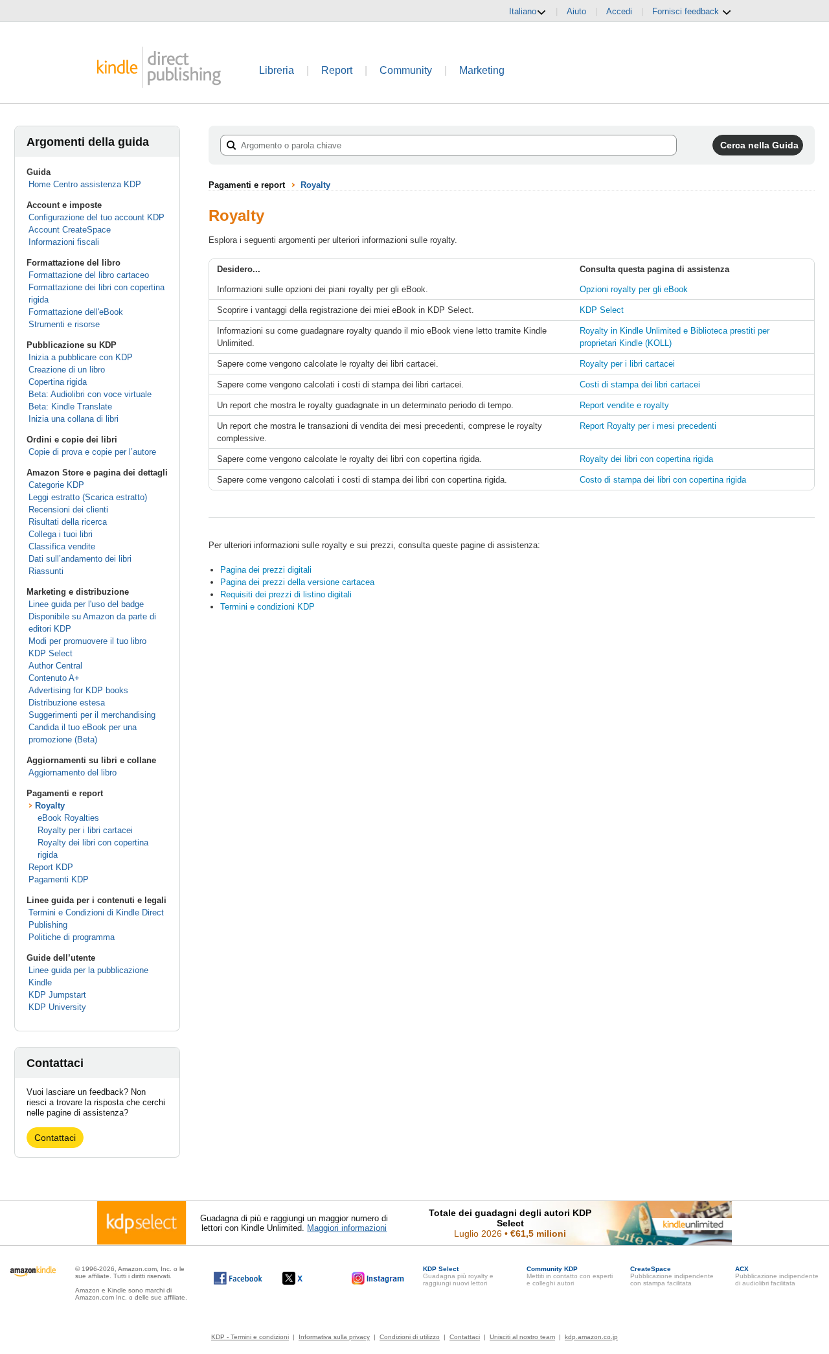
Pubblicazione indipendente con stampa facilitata (672, 1276)
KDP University (57, 1007)
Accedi (619, 11)
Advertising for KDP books (78, 690)
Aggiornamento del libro (72, 772)
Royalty (50, 805)
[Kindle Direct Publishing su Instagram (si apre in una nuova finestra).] (378, 1278)
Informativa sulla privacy (334, 1336)
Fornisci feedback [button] (686, 11)
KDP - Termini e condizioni (250, 1336)
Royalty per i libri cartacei (85, 830)
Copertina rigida (57, 382)
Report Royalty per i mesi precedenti (648, 426)
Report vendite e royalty (624, 405)
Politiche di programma (71, 937)
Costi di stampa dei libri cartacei (640, 384)
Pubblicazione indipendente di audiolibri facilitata (777, 1276)
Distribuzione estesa (66, 702)
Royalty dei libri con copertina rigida (646, 459)
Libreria (276, 70)
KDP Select (50, 653)
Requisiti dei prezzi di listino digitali (286, 594)
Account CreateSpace (69, 230)
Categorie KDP (56, 485)
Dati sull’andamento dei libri (79, 559)
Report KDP (50, 867)
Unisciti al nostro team (522, 1336)
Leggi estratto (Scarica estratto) (87, 497)
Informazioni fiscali (63, 242)
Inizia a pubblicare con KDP (80, 357)
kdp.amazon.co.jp (591, 1336)
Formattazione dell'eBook (75, 312)
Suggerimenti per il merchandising (91, 715)
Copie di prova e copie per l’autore (92, 452)
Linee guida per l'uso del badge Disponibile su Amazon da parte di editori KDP (92, 616)
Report (336, 70)
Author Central (55, 666)
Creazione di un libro (66, 369)
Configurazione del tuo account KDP (96, 217)
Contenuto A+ (54, 678)
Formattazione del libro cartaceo (88, 275)
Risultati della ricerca (67, 522)
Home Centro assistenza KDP (84, 184)
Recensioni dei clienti (68, 509)
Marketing (482, 70)
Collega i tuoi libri (60, 534)
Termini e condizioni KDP (267, 607)
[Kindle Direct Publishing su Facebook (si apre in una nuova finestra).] (238, 1278)
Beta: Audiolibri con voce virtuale (90, 394)
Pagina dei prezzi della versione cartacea (297, 582)
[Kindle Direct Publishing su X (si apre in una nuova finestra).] (306, 1278)
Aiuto (576, 11)
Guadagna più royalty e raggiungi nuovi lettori (458, 1276)
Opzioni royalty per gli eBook (634, 289)
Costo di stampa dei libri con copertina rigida (663, 480)
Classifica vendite (61, 546)
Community (406, 70)
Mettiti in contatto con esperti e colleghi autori (570, 1276)
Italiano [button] (522, 11)
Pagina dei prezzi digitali (266, 570)
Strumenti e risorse (64, 324)
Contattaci (55, 1137)
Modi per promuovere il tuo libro (87, 641)
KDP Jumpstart (57, 995)
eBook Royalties (68, 818)
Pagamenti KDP (58, 879)
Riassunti (45, 571)
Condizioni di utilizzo (410, 1336)
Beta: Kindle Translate (70, 406)
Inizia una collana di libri (73, 419)
